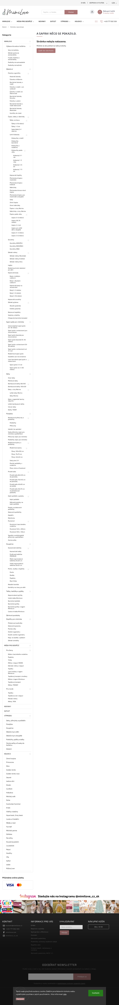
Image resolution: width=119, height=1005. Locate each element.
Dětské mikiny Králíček (17, 259)
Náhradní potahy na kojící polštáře (16, 503)
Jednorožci (10, 781)
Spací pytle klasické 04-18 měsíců (17, 340)
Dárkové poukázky (13, 615)
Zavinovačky (12, 540)
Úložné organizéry (14, 632)
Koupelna (9, 544)
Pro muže (9, 689)
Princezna (10, 762)
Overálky (11, 240)
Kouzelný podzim (12, 842)
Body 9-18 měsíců (16, 296)
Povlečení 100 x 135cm (17, 532)
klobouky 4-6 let (17, 165)
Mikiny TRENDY (13, 685)
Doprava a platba (96, 3)
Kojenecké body (13, 273)
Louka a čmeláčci (12, 819)
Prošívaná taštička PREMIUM (16, 555)
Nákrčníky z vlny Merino (18, 211)
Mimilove (8, 41)
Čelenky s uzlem (15, 101)
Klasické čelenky (15, 76)
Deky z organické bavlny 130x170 (16, 400)
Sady (11, 199)
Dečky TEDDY (12, 410)
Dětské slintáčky (13, 640)
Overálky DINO (14, 249)
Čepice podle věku (16, 214)
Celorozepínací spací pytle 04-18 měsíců (17, 326)
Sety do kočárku (13, 50)
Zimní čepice (14, 202)
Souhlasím (95, 993)
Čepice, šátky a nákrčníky (16, 117)
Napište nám (36, 945)
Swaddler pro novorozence (17, 356)
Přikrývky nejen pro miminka (17, 437)
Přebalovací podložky (15, 623)
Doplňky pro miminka (14, 619)
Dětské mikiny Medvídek (18, 256)
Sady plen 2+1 (14, 460)
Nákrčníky (13, 187)
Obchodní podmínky (38, 938)
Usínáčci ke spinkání (14, 429)
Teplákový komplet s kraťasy (17, 676)
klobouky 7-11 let (17, 170)
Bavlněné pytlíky (13, 604)
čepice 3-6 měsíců (18, 236)
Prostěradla (12, 471)
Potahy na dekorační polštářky (15, 508)
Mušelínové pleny (16, 448)
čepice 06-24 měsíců (16, 221)
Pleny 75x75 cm (17, 454)
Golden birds (11, 770)
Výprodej (8, 716)
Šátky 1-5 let (16, 126)
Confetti (9, 789)
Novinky (7, 706)
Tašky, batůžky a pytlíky (15, 591)
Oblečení (9, 69)
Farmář (9, 827)
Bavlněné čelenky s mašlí (16, 83)
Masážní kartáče (13, 584)
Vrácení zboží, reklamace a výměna (41, 949)
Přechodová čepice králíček (16, 183)
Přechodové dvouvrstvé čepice (18, 191)
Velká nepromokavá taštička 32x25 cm (16, 564)
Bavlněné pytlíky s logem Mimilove (16, 607)
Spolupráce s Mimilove (39, 932)
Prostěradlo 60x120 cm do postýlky (17, 476)
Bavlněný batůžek (14, 601)
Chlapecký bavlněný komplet (17, 318)
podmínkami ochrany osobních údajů (71, 983)
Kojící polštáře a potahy (16, 496)
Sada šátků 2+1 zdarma (16, 130)
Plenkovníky (12, 629)
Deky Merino (14, 396)
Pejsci (8, 849)
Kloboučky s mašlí (17, 138)
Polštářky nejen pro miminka (17, 440)
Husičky (9, 853)
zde (64, 994)
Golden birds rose (13, 774)
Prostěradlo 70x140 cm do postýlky (17, 480)
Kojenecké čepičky (16, 175)
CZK (113, 3)
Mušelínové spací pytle (15, 354)
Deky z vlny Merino (14, 389)
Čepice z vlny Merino (17, 208)
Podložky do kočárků (15, 65)
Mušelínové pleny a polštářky (14, 443)
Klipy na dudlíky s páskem (16, 637)
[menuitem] (8, 21)
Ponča (12, 572)
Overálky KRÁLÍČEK (16, 243)
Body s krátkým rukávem (15, 277)
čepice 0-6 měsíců (18, 217)
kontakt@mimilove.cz (14, 925)
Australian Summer (13, 804)
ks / (98, 927)
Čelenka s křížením (16, 79)
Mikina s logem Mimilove (16, 679)
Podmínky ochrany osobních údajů (44, 941)
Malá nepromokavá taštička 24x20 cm (16, 560)
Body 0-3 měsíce (15, 290)
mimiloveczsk (11, 932)
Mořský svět (10, 796)
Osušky (12, 575)
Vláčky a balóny (12, 812)
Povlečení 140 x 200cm (17, 529)
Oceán (8, 785)
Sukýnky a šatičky (14, 315)
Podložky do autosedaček (16, 62)
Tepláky (10, 669)
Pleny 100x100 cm (18, 451)
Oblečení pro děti (12, 732)
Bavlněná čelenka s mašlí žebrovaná (16, 104)
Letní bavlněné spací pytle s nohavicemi (17, 360)
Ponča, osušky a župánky (16, 569)
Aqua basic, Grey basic (14, 815)
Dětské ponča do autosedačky (13, 54)
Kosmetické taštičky (14, 548)
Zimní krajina (11, 758)
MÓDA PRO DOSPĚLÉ (11, 645)
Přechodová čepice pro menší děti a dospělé (17, 196)
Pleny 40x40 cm (17, 457)
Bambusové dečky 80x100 (17, 384)
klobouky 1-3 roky (17, 161)
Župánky (12, 578)
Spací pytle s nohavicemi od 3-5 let (17, 350)
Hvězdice (9, 793)
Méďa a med (10, 823)
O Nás (83, 3)
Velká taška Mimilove (15, 598)
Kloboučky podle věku (17, 151)
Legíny (10, 265)
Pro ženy (9, 650)
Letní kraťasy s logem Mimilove (15, 672)
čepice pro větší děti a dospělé (17, 229)
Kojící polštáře (14, 499)
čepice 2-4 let (16, 225)
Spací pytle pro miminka (15, 322)
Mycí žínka (13, 581)
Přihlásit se (82, 977)
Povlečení (11, 521)
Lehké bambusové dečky (16, 404)
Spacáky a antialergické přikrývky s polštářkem (16, 536)
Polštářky (13, 423)
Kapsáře (10, 515)
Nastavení (20, 999)
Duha (8, 800)
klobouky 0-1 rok (17, 156)
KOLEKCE (7, 754)
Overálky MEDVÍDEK (16, 246)
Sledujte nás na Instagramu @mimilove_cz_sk (68, 896)
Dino (8, 766)
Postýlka (9, 414)
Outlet (7, 711)
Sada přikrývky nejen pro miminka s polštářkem (16, 433)
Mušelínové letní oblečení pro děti (16, 269)
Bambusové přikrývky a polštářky (16, 418)
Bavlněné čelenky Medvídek (16, 109)
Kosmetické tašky (15, 551)
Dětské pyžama (13, 302)
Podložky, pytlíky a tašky (15, 739)
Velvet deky (12, 407)
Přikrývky (13, 426)
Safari (8, 861)
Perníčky (9, 838)
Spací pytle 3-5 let (16, 365)
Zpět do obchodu (46, 50)
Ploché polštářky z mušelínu (16, 464)
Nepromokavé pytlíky (15, 595)
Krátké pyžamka (15, 309)
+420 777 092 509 (12, 929)
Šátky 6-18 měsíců (18, 123)
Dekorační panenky (14, 626)
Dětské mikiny (12, 252)
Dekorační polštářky (14, 512)
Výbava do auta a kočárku (15, 46)
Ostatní (9, 749)
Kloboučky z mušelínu (15, 146)
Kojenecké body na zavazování (16, 286)
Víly (7, 857)
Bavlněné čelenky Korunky (16, 97)
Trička (10, 660)
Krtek (8, 808)
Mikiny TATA (12, 701)
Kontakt (34, 935)
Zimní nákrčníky (15, 205)
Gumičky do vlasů (15, 113)
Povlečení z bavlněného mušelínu (18, 525)
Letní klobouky (14, 134)
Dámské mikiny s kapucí (16, 666)
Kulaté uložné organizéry (16, 635)
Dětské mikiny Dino (16, 262)
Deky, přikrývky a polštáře (16, 720)
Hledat (71, 12)
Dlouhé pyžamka (15, 306)
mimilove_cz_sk (12, 935)
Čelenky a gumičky (14, 73)
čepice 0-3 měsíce (18, 233)
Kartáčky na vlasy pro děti (17, 587)
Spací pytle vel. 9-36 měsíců (17, 368)
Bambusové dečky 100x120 (17, 386)
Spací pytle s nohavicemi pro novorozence (17, 331)
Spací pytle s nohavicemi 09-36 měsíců (17, 345)
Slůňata (9, 834)
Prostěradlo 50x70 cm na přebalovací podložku (17, 490)
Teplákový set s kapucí (15, 696)
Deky (8, 374)
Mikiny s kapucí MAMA (15, 663)
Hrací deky (11, 378)
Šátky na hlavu (15, 120)
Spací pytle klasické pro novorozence (16, 336)
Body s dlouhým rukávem (15, 281)
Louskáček (10, 846)
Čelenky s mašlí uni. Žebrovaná (16, 92)
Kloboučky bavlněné (15, 142)
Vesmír (9, 777)
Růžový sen (10, 868)
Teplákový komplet (14, 682)
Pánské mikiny (12, 699)
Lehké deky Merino (16, 393)
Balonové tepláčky (14, 312)
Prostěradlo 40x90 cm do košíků (17, 485)
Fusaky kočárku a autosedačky (14, 58)
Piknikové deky (13, 381)
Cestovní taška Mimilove (16, 611)
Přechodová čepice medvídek (16, 179)
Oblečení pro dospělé (14, 736)
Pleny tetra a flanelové (17, 468)
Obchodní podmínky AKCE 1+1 (42, 953)
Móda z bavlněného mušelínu (18, 654)
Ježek (8, 865)
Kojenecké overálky (14, 299)
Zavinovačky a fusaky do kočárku (15, 744)
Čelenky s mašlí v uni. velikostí (17, 88)
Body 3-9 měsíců (15, 293)
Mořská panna (11, 830)
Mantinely (11, 518)
